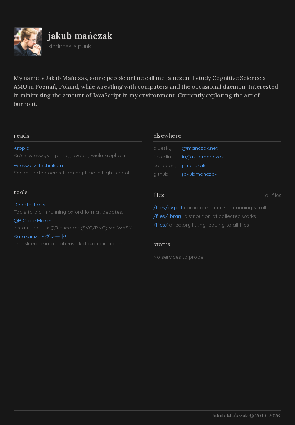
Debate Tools (29, 204)
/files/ (161, 225)
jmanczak (193, 165)
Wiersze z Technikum (38, 165)
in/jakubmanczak (203, 156)
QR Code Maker (32, 220)
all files (273, 195)
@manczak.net (200, 148)
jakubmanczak (199, 174)
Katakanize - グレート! (40, 236)
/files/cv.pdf (168, 207)
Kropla (22, 148)
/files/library (168, 216)
